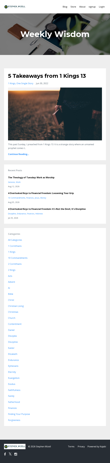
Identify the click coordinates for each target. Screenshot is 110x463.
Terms (71, 446)
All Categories (15, 239)
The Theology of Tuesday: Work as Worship (31, 177)
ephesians (13, 365)
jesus (37, 198)
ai (9, 287)
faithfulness (14, 390)
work (18, 182)
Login (102, 6)
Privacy (81, 446)
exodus (11, 384)
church (11, 317)
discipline (12, 213)
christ (11, 300)
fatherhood (14, 402)
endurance (21, 213)
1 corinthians (15, 246)
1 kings (11, 83)
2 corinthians (15, 263)
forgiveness (14, 420)
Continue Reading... (18, 154)
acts (10, 276)
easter (11, 348)
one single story (24, 83)
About (82, 6)
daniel (11, 330)
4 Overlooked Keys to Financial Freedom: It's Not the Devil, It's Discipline (47, 209)
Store (73, 6)
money (43, 198)
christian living (16, 306)
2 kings (11, 269)
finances (30, 198)
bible (10, 293)
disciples (12, 335)
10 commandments (16, 198)
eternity (12, 372)
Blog (65, 6)
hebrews (39, 213)
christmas (13, 311)
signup (92, 6)
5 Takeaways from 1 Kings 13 (47, 76)
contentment (14, 324)
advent (11, 281)
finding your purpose (19, 414)
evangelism (13, 378)
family (11, 396)
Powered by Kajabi (96, 446)
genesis (11, 182)
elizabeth (12, 354)
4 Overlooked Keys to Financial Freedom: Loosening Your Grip (41, 193)
